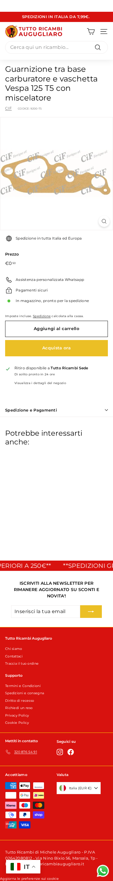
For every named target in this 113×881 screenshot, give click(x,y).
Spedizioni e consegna (24, 693)
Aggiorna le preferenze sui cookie (29, 878)
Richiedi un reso (19, 708)
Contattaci (14, 656)
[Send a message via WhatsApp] (103, 871)
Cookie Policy (17, 722)
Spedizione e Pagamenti (31, 410)
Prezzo (12, 254)
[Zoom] (104, 221)
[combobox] (56, 47)
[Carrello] (91, 31)
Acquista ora (56, 348)
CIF (8, 108)
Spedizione (42, 316)
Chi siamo (13, 649)
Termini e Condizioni (23, 686)
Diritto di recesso (19, 700)
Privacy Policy (17, 715)
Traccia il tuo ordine (22, 663)
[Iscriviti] (91, 611)
